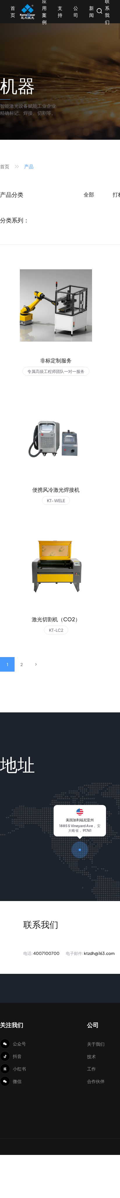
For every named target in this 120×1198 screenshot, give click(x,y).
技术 (91, 1056)
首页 (4, 166)
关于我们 (96, 1044)
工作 (91, 1068)
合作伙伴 (96, 1081)
